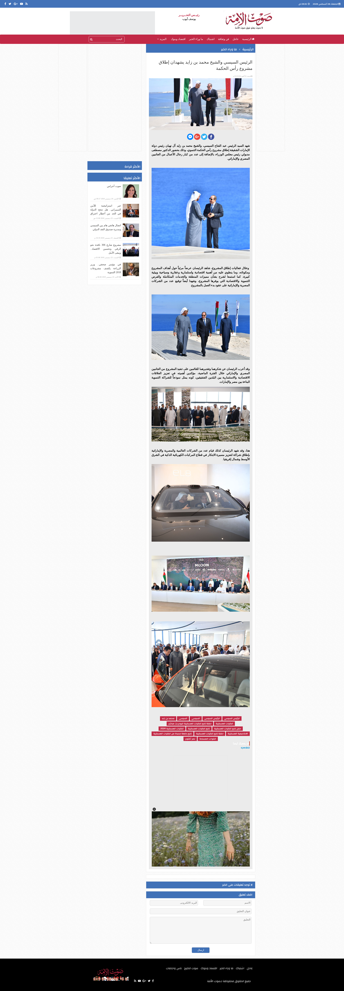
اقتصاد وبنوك (178, 39)
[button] (154, 809)
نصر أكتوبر (190, 739)
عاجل (236, 39)
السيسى (183, 718)
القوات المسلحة (207, 739)
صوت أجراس (114, 186)
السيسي (196, 718)
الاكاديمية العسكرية (238, 733)
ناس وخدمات (174, 968)
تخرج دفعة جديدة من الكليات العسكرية (172, 733)
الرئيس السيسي (232, 718)
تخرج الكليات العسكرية (199, 728)
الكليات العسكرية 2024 (172, 728)
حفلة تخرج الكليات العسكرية (209, 733)
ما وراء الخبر (196, 39)
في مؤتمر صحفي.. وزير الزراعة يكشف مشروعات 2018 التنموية (105, 268)
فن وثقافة (223, 39)
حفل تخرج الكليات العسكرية (227, 728)
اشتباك (210, 39)
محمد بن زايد (168, 718)
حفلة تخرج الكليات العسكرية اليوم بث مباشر (189, 723)
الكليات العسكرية (224, 723)
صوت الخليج (191, 968)
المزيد (162, 39)
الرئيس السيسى (212, 718)
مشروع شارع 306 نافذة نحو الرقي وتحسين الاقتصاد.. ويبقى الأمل (105, 249)
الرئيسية (247, 39)
